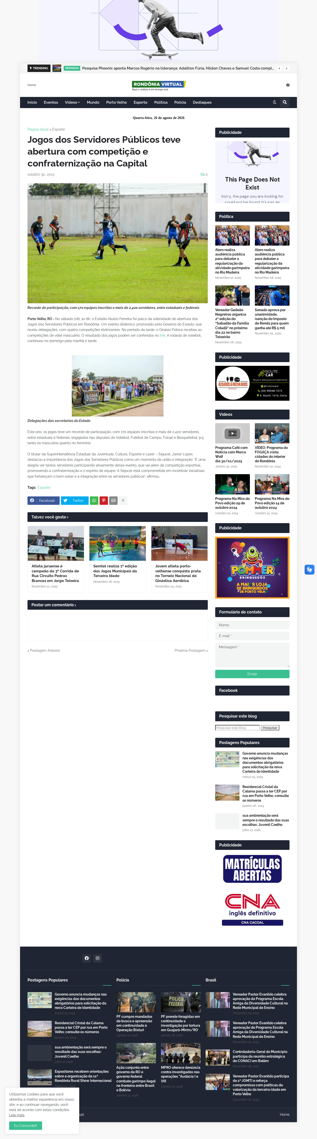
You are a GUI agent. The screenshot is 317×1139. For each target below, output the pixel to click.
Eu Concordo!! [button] (25, 1126)
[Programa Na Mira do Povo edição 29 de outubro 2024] (232, 484)
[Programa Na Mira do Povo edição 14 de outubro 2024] (272, 484)
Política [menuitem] (160, 102)
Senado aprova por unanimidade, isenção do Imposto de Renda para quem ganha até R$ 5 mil (272, 319)
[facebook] (288, 85)
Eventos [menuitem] (51, 102)
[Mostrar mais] (123, 500)
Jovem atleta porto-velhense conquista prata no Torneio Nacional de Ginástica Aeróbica (178, 573)
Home (31, 85)
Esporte (58, 129)
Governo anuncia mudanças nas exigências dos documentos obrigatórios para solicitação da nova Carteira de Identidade (265, 762)
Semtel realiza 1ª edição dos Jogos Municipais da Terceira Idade (115, 571)
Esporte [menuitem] (140, 102)
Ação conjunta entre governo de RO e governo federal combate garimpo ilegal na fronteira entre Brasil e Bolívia (136, 1079)
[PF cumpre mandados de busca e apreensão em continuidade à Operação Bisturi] (136, 1002)
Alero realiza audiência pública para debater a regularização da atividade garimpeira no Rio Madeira (232, 261)
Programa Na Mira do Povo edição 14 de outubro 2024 (272, 503)
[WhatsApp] (94, 500)
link (162, 335)
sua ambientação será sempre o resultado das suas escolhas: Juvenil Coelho (265, 820)
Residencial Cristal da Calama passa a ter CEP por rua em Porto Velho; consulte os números (265, 793)
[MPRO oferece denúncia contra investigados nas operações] (181, 1053)
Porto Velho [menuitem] (116, 102)
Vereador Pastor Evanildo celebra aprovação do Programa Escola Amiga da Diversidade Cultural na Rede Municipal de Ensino (260, 1001)
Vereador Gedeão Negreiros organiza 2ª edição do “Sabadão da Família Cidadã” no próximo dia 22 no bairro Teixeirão (232, 323)
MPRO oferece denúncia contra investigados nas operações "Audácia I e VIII (180, 1074)
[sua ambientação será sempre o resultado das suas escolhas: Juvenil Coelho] (227, 821)
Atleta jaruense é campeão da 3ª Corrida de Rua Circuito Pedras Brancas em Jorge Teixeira (55, 573)
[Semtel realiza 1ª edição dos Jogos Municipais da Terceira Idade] (117, 543)
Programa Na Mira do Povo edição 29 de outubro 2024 (232, 503)
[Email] (113, 500)
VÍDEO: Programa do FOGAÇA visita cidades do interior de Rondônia (271, 454)
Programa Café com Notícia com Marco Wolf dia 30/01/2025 (231, 454)
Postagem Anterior (45, 650)
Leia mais (17, 1115)
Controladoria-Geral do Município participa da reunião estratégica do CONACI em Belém (260, 1056)
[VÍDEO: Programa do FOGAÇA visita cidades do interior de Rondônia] (272, 433)
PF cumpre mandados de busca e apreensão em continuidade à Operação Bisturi (134, 1023)
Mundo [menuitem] (93, 102)
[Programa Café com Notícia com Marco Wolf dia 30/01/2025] (232, 433)
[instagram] (97, 958)
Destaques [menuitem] (202, 102)
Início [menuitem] (32, 102)
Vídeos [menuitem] (71, 102)
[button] (279, 68)
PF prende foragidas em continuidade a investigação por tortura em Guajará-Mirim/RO (180, 1023)
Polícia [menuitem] (180, 102)
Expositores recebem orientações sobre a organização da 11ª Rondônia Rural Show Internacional (83, 1075)
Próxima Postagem (190, 650)
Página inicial (38, 129)
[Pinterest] (104, 500)
